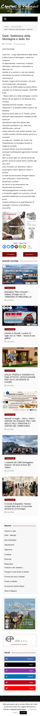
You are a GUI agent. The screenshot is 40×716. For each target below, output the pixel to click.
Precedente (11, 254)
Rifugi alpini (8, 564)
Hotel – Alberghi (10, 535)
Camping (7, 554)
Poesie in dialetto (10, 581)
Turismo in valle (10, 531)
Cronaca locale (20, 44)
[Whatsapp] (20, 246)
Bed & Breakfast (10, 540)
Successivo (29, 254)
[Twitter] (8, 246)
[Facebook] (4, 246)
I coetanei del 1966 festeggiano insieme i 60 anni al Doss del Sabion (19, 464)
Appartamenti (9, 545)
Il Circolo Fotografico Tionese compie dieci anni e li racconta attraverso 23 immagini (18, 506)
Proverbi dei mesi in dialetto (14, 577)
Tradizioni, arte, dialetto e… (14, 567)
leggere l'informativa (18, 709)
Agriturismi (8, 550)
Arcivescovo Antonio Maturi (14, 586)
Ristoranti (7, 559)
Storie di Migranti (10, 591)
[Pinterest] (16, 246)
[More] (24, 246)
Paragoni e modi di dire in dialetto (16, 572)
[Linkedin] (12, 246)
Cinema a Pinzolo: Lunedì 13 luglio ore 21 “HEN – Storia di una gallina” (20, 335)
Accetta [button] (23, 712)
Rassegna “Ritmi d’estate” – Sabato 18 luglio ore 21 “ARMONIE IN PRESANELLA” (18, 294)
